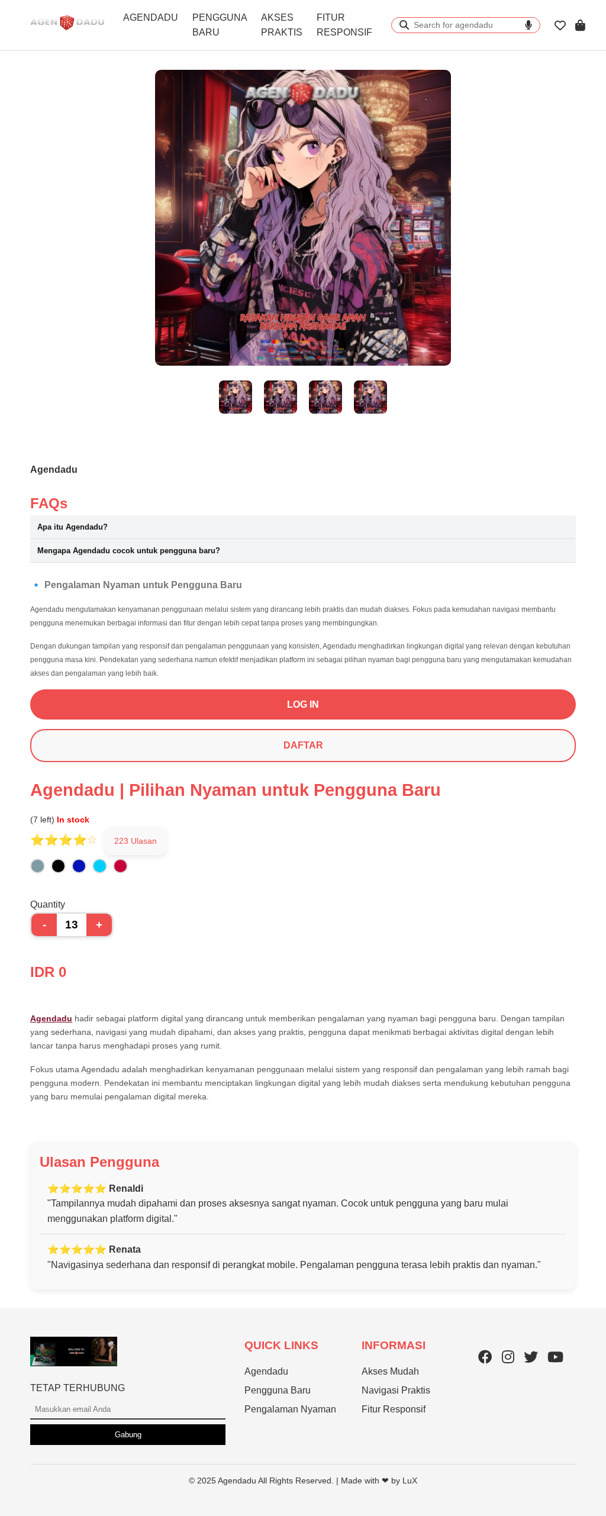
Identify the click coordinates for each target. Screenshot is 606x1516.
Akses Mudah (390, 1371)
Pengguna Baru (277, 1390)
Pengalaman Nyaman (290, 1409)
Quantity (47, 904)
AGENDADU (150, 17)
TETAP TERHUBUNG (77, 1388)
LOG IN (303, 704)
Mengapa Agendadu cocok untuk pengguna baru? (128, 550)
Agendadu (51, 1018)
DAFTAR (303, 745)
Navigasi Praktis (396, 1390)
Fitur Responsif (394, 1409)
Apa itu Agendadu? (72, 526)
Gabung (128, 1434)
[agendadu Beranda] (67, 33)
